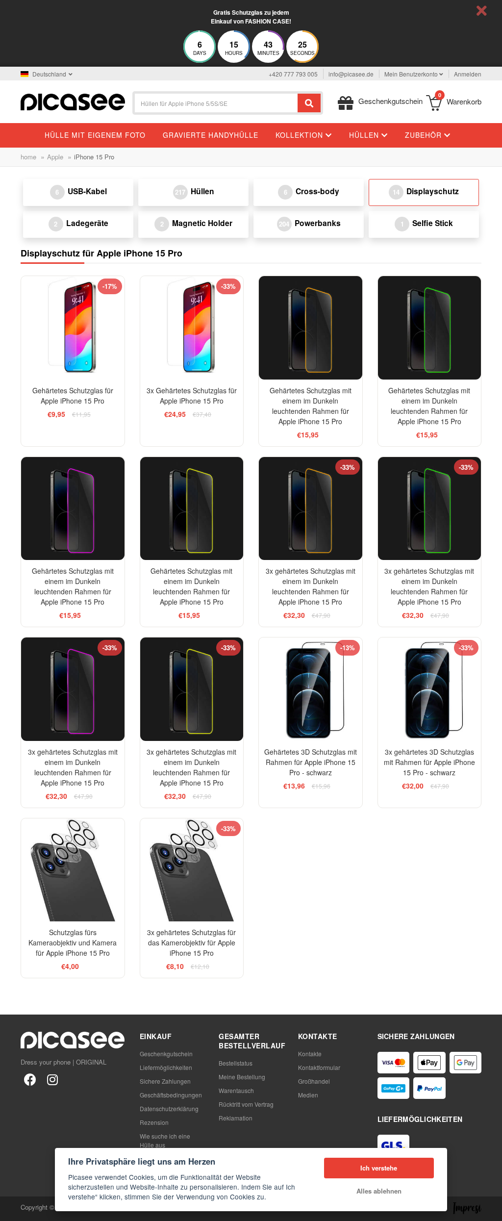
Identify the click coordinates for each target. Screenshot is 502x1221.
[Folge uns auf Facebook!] (30, 1079)
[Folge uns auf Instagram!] (52, 1079)
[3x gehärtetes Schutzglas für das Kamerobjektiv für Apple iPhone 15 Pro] (192, 870)
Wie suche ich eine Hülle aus (165, 1140)
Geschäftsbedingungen (171, 1095)
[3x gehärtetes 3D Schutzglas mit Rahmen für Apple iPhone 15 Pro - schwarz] (429, 689)
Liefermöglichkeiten (166, 1067)
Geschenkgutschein (166, 1053)
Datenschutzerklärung (169, 1108)
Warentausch (236, 1090)
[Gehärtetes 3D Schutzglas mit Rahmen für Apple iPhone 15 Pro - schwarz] (310, 689)
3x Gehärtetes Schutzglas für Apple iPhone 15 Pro (192, 395)
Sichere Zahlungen (165, 1081)
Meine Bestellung (242, 1076)
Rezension (154, 1122)
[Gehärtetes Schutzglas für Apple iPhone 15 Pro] (73, 328)
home (28, 156)
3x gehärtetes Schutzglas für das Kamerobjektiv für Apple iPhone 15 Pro (191, 942)
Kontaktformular (319, 1067)
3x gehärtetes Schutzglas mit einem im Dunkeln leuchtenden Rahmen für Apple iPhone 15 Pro (310, 586)
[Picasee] (73, 101)
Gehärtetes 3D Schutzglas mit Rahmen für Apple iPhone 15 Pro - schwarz (310, 762)
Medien (308, 1095)
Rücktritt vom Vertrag (246, 1104)
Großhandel (314, 1081)
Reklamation (235, 1118)
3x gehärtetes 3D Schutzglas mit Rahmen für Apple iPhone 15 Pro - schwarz (429, 762)
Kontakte (310, 1053)
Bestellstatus (235, 1063)
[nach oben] (13, 1208)
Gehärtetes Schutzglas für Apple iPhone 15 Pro (72, 395)
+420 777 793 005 (293, 74)
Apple (55, 156)
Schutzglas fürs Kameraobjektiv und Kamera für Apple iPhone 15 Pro (72, 942)
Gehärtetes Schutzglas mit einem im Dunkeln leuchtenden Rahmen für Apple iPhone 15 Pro (310, 405)
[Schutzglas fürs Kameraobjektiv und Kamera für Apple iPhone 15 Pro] (73, 870)
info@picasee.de (351, 74)
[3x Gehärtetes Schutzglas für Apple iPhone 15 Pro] (192, 328)
